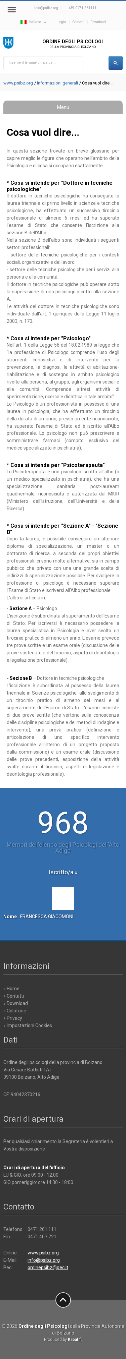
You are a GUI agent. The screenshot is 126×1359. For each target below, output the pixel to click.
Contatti (78, 22)
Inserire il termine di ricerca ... (32, 62)
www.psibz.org (18, 82)
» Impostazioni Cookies (27, 1025)
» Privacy (12, 1018)
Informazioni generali (57, 82)
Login (61, 22)
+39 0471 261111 (82, 8)
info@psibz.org (46, 8)
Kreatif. (75, 1339)
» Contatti (13, 996)
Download (98, 22)
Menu (63, 107)
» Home (11, 988)
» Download (15, 1003)
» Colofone (14, 1010)
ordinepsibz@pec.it (48, 1267)
